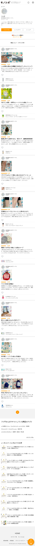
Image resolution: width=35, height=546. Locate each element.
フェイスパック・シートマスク (17, 426)
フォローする (6, 29)
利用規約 (12, 540)
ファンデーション (12, 429)
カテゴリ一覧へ (30, 437)
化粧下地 (20, 429)
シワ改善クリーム (5, 426)
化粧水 (18, 431)
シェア (29, 29)
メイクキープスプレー (6, 431)
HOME (17, 533)
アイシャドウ (4, 429)
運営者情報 (5, 540)
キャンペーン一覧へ (17, 37)
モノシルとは (21, 536)
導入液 (22, 431)
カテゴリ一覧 (14, 536)
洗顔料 (14, 431)
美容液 (27, 426)
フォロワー (18, 29)
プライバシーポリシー (20, 540)
